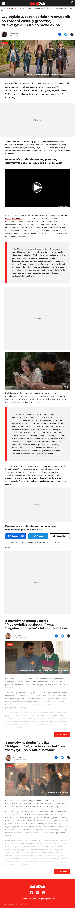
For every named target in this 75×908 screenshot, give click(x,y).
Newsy (12, 8)
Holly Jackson (17, 145)
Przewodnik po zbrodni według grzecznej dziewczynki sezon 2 (27, 545)
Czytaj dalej (62, 734)
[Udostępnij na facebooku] (59, 34)
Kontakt (24, 899)
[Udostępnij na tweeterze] (65, 34)
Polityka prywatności (46, 899)
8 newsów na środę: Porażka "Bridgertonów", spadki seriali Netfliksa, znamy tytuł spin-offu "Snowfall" (35, 746)
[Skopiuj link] (72, 34)
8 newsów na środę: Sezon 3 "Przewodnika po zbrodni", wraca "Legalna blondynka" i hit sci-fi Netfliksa (36, 624)
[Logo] (37, 886)
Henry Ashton (48, 228)
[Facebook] (31, 893)
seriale (52, 545)
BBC (65, 148)
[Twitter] (37, 893)
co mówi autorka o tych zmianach (31, 478)
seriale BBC (60, 545)
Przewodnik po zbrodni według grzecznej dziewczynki (29, 142)
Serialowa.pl (4, 8)
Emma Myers (14, 542)
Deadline (10, 154)
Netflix (21, 542)
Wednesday (17, 219)
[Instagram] (44, 893)
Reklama (32, 899)
